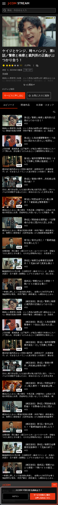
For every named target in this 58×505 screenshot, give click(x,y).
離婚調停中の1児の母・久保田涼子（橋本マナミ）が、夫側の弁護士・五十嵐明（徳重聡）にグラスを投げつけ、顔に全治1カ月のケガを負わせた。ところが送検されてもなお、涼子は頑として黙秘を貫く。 (28, 272)
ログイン (15, 496)
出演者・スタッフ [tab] (45, 105)
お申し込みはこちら (43, 496)
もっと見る (28, 85)
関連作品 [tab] (25, 105)
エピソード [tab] (8, 105)
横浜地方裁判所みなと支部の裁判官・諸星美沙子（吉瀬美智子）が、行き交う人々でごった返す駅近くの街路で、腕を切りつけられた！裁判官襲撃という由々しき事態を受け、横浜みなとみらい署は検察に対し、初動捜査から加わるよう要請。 (28, 170)
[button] (13, 95)
